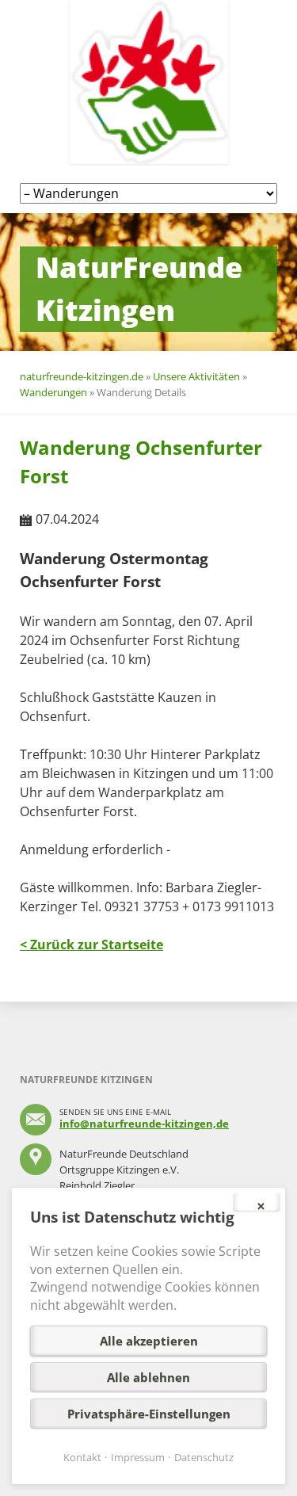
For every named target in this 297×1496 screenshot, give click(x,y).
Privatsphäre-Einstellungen (148, 1414)
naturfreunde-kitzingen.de (81, 376)
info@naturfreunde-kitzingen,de (144, 1123)
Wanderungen (53, 392)
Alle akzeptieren (149, 1341)
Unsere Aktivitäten (196, 376)
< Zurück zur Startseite (91, 944)
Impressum (138, 1457)
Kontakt (82, 1457)
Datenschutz (204, 1457)
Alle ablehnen (148, 1377)
